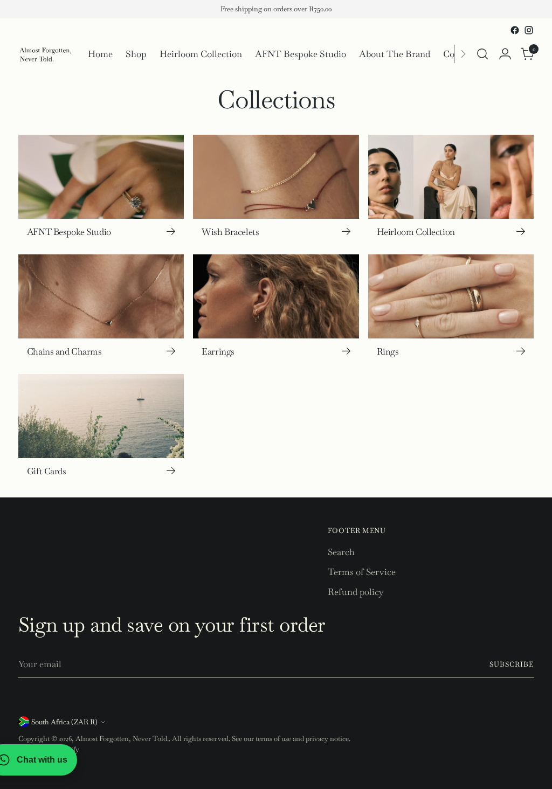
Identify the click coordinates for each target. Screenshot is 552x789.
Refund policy (356, 592)
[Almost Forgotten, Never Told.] (45, 54)
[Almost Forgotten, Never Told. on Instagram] (529, 30)
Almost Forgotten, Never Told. (122, 738)
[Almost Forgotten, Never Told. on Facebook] (515, 30)
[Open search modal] (482, 54)
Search (341, 552)
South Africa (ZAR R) (64, 721)
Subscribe (511, 664)
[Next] (463, 54)
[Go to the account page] (505, 54)
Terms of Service (362, 572)
